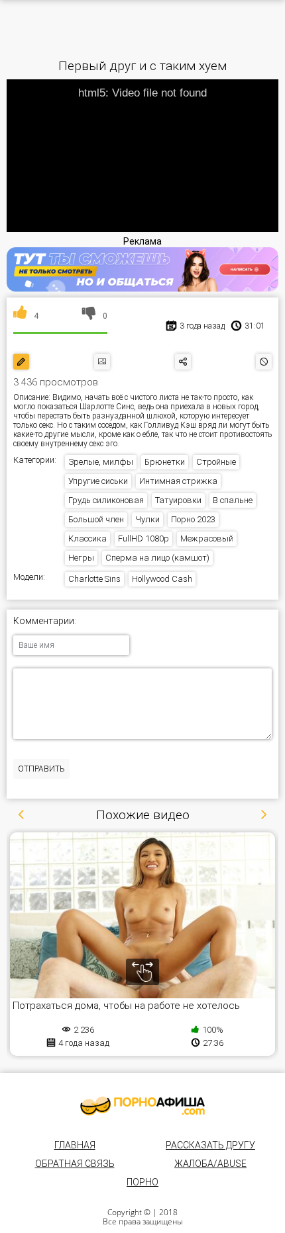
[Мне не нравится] (89, 316)
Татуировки (178, 500)
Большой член (96, 519)
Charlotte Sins (94, 579)
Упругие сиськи (98, 481)
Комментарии (43, 621)
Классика (87, 538)
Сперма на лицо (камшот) (157, 558)
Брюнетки (164, 462)
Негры (81, 558)
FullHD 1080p (143, 538)
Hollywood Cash (162, 579)
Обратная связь (75, 1163)
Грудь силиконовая (106, 500)
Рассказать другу (210, 1145)
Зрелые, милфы (100, 462)
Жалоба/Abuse (210, 1163)
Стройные (216, 462)
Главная (74, 1145)
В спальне (233, 500)
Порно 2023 (193, 519)
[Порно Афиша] (142, 1106)
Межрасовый (206, 538)
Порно (142, 1182)
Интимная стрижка (178, 481)
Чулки (147, 519)
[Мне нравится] (20, 316)
